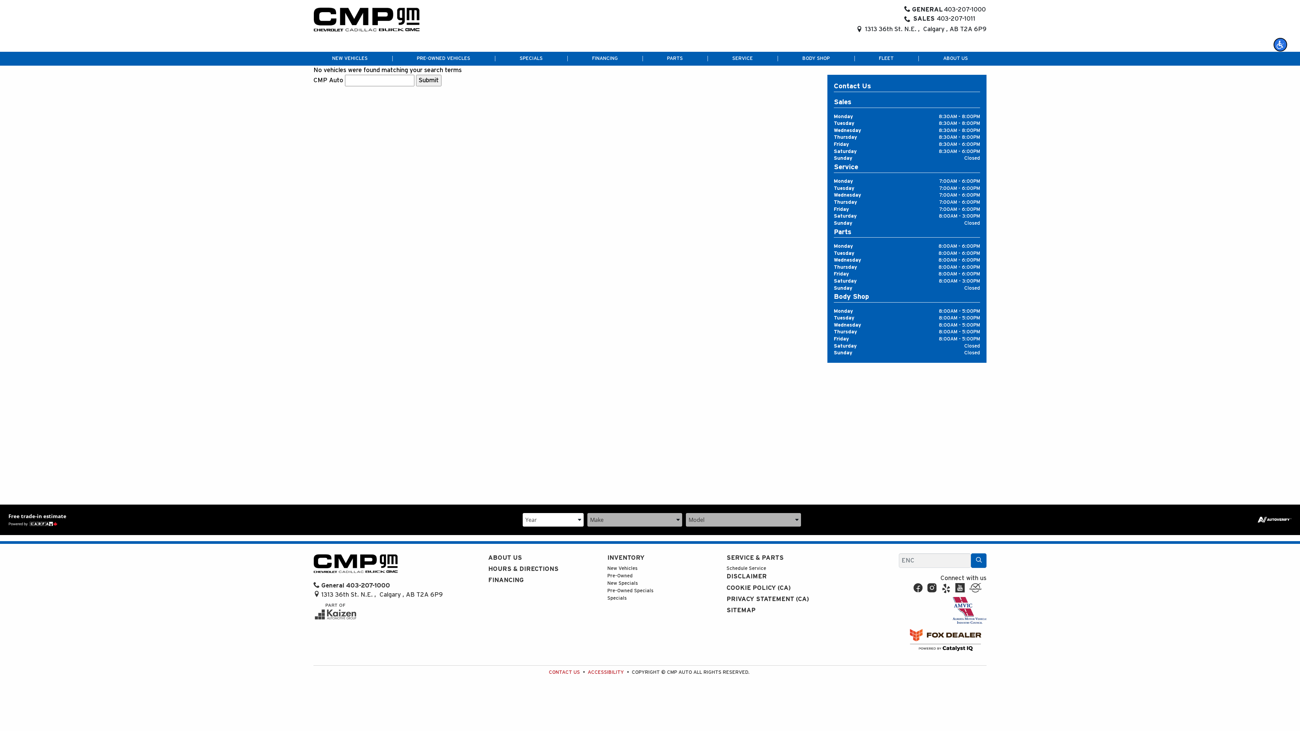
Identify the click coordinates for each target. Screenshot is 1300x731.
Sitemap (741, 610)
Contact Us (564, 672)
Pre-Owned (620, 575)
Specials (617, 598)
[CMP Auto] (366, 19)
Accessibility (606, 672)
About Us (505, 558)
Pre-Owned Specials (630, 590)
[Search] (979, 560)
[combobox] (553, 519)
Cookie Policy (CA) (759, 588)
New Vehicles (622, 568)
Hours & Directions (523, 569)
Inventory (626, 558)
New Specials (622, 583)
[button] (1280, 44)
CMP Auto (328, 80)
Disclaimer (747, 576)
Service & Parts (755, 558)
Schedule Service (746, 568)
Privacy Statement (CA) (768, 599)
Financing (506, 580)
